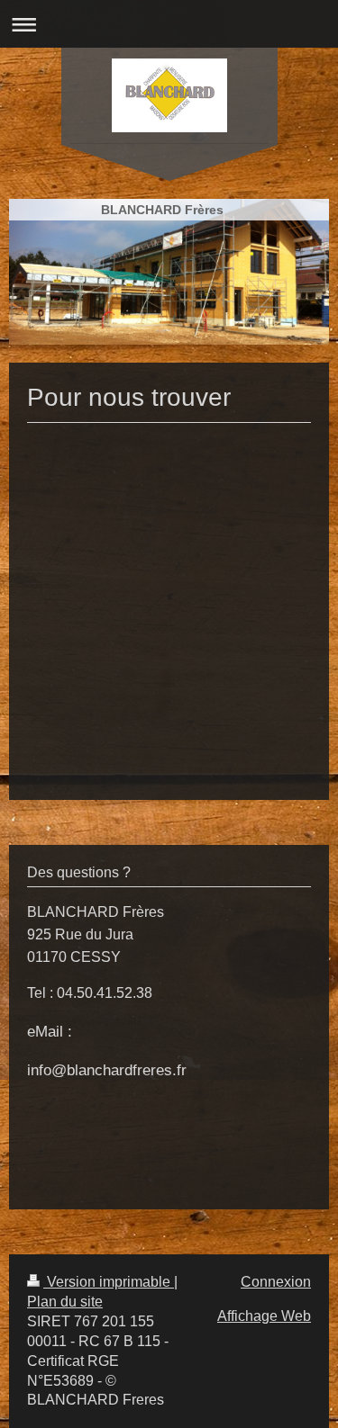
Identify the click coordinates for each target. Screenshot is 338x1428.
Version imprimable (108, 1281)
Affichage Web (264, 1316)
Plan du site (65, 1301)
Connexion (276, 1281)
